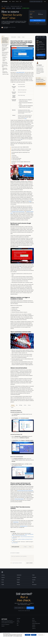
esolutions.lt (7, 624)
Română (18, 584)
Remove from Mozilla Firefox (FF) (5, 69)
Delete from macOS (4, 60)
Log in (45, 1)
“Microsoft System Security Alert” (18, 211)
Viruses (18, 620)
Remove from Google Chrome (5, 72)
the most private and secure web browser (25, 490)
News (10, 1)
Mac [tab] (17, 405)
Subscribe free (40, 83)
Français (18, 577)
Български (34, 584)
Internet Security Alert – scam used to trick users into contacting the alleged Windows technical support (5, 40)
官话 (33, 582)
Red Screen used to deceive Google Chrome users (5, 45)
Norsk (3, 582)
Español (18, 579)
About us (33, 620)
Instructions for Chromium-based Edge (5, 65)
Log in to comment (29, 562)
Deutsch (3, 577)
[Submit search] (30, 1)
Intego (26, 118)
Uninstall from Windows (5, 58)
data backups (16, 521)
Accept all (27, 634)
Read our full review (41, 57)
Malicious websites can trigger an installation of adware (5, 49)
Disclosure (33, 626)
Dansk (3, 579)
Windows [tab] (12, 405)
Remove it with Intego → (37, 20)
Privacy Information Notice (36, 623)
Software (17, 1)
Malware (13, 1)
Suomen (33, 579)
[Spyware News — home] (4, 1)
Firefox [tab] (25, 405)
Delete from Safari (6, 74)
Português (34, 577)
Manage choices (40, 634)
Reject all (33, 634)
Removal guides (6, 6)
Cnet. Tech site (14, 542)
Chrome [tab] (29, 405)
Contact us (33, 628)
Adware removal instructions (4, 55)
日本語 (3, 584)
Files (20, 1)
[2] (21, 139)
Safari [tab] (12, 407)
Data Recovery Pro (23, 526)
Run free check (30, 607)
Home (2, 6)
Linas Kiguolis (6, 27)
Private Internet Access (19, 498)
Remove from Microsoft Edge (5, 63)
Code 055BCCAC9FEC (20, 72)
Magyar (18, 582)
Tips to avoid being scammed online (5, 53)
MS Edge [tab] (20, 405)
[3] (31, 209)
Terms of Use (34, 621)
